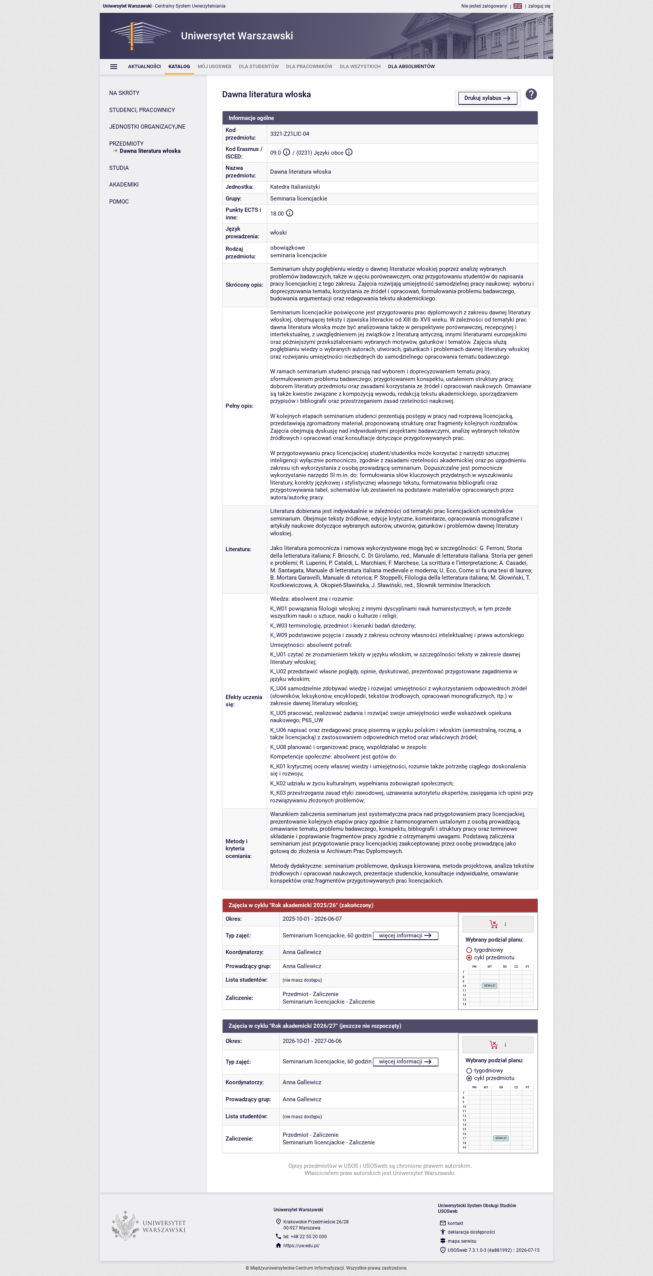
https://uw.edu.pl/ (301, 1245)
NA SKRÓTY (124, 93)
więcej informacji (400, 935)
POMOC (119, 201)
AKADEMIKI (124, 184)
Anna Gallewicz (302, 952)
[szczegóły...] (505, 923)
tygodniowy (488, 950)
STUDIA (119, 168)
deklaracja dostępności (471, 1232)
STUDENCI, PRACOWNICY (142, 110)
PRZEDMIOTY (126, 143)
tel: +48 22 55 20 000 (305, 1236)
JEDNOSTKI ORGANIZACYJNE (147, 126)
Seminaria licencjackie (298, 198)
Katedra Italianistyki (295, 186)
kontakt (455, 1223)
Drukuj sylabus (482, 98)
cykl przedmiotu (493, 957)
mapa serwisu (462, 1241)
